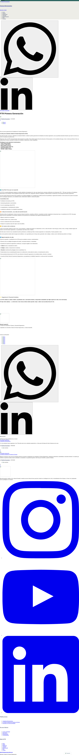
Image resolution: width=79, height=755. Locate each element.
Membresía (4, 14)
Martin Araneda (5, 119)
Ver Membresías (5, 735)
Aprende (4, 15)
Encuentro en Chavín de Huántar (8, 723)
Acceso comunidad (6, 731)
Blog (3, 17)
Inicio (3, 12)
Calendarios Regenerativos (5, 441)
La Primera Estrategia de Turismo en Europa (8, 454)
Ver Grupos (4, 732)
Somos (4, 13)
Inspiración (7, 110)
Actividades (2, 110)
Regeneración (5, 16)
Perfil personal (5, 733)
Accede (4, 18)
